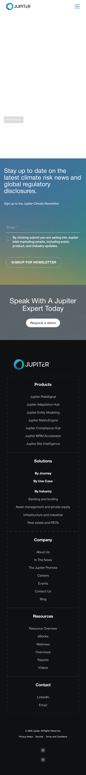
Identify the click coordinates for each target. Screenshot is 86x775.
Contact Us (43, 591)
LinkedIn (43, 697)
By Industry (43, 491)
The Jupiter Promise (43, 568)
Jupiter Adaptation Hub (43, 404)
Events (43, 583)
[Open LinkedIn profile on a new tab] (43, 750)
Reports (43, 660)
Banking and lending (43, 499)
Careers (43, 575)
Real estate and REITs (43, 523)
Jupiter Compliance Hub (43, 428)
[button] (77, 6)
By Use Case (43, 481)
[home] (17, 6)
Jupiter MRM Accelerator (43, 436)
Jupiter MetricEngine (43, 420)
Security (39, 737)
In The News (43, 560)
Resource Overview (43, 628)
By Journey (43, 473)
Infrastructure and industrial (43, 515)
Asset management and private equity (43, 507)
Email (43, 705)
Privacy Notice (26, 737)
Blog (43, 599)
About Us (43, 552)
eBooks (43, 636)
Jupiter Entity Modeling (43, 412)
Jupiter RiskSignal (43, 397)
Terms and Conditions (56, 737)
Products (43, 385)
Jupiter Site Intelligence (43, 444)
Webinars (43, 644)
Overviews (43, 652)
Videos (43, 668)
